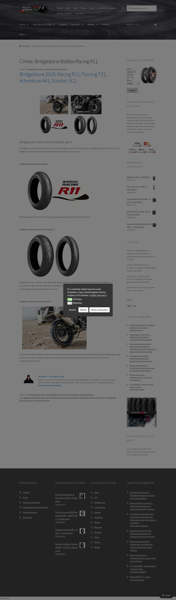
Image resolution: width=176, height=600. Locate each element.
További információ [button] (98, 295)
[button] (69, 299)
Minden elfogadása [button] (99, 310)
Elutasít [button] (72, 310)
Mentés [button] (83, 310)
